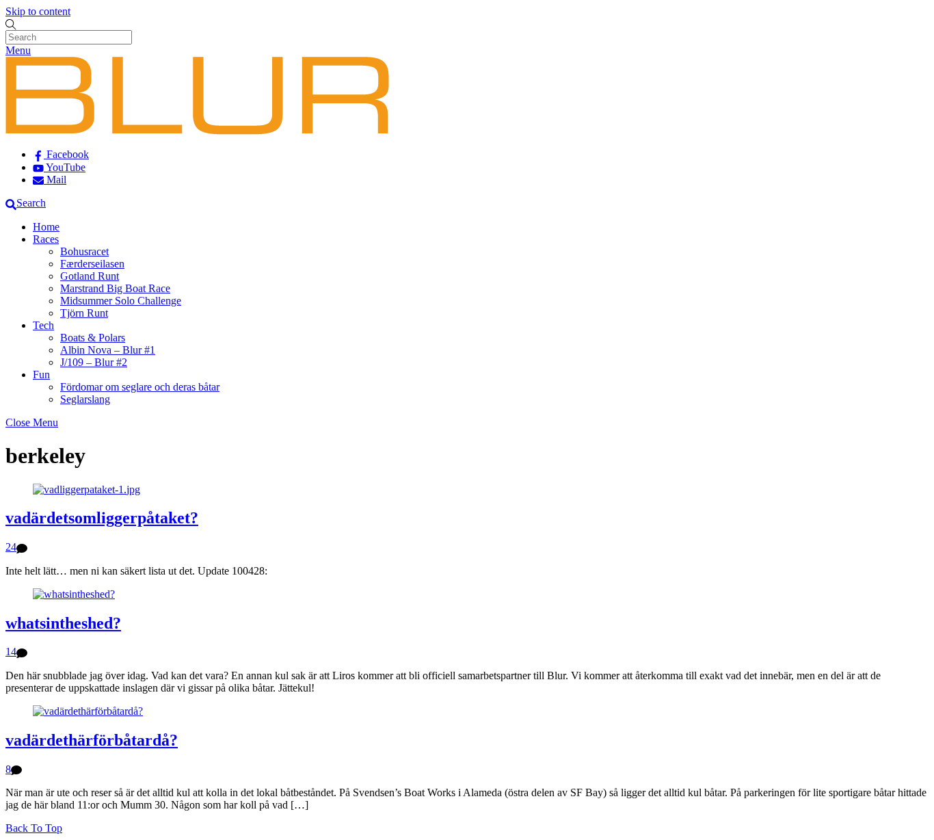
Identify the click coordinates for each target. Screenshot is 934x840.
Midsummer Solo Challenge (120, 300)
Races (46, 239)
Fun (41, 374)
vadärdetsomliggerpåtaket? (101, 518)
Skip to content (37, 11)
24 (10, 547)
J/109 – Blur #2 (93, 362)
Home (46, 227)
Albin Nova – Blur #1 (107, 350)
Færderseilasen (92, 264)
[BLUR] (197, 131)
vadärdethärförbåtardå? (91, 740)
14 (10, 651)
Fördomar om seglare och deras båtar (139, 387)
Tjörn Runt (84, 313)
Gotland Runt (89, 276)
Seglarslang (85, 399)
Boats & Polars (92, 337)
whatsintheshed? (63, 623)
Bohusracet (84, 251)
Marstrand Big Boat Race (115, 288)
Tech (43, 325)
